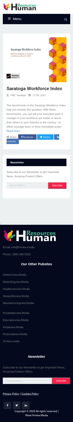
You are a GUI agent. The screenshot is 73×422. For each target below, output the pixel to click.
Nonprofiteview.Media (16, 296)
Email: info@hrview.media (18, 247)
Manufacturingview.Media (18, 303)
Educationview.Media (16, 320)
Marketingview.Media (16, 281)
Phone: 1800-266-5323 (17, 254)
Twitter (46, 137)
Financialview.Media (15, 334)
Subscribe (57, 185)
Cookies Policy (30, 393)
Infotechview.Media (14, 274)
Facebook (28, 137)
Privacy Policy (11, 393)
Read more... (14, 130)
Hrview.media (11, 341)
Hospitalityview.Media (16, 312)
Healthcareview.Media (16, 289)
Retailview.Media (13, 327)
